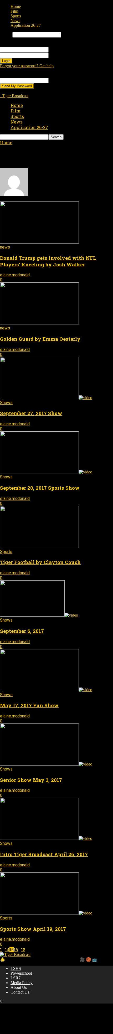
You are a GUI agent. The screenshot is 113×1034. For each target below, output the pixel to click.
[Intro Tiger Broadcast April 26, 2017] (46, 838)
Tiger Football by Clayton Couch (40, 562)
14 (7, 949)
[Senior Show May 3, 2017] (46, 764)
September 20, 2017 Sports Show (40, 487)
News (15, 20)
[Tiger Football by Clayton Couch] (39, 546)
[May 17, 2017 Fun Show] (46, 689)
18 (23, 949)
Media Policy (22, 982)
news (5, 247)
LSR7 (15, 978)
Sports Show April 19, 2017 (33, 929)
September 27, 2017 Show (31, 413)
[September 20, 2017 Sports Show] (46, 472)
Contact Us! (20, 992)
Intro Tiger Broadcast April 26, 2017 (44, 854)
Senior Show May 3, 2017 (31, 780)
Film (14, 11)
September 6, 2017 (22, 631)
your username (61, 49)
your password (61, 55)
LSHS (16, 968)
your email (57, 80)
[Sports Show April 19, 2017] (46, 913)
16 (16, 949)
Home (16, 6)
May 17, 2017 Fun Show (29, 705)
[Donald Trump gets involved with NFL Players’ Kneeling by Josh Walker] (39, 242)
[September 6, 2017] (39, 615)
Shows (6, 402)
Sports (16, 16)
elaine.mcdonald (15, 274)
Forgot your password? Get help (27, 66)
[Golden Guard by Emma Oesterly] (39, 323)
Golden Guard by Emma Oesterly (40, 338)
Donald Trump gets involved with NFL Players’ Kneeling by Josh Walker (48, 261)
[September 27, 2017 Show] (46, 397)
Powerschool (21, 973)
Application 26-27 (26, 25)
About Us (19, 987)
